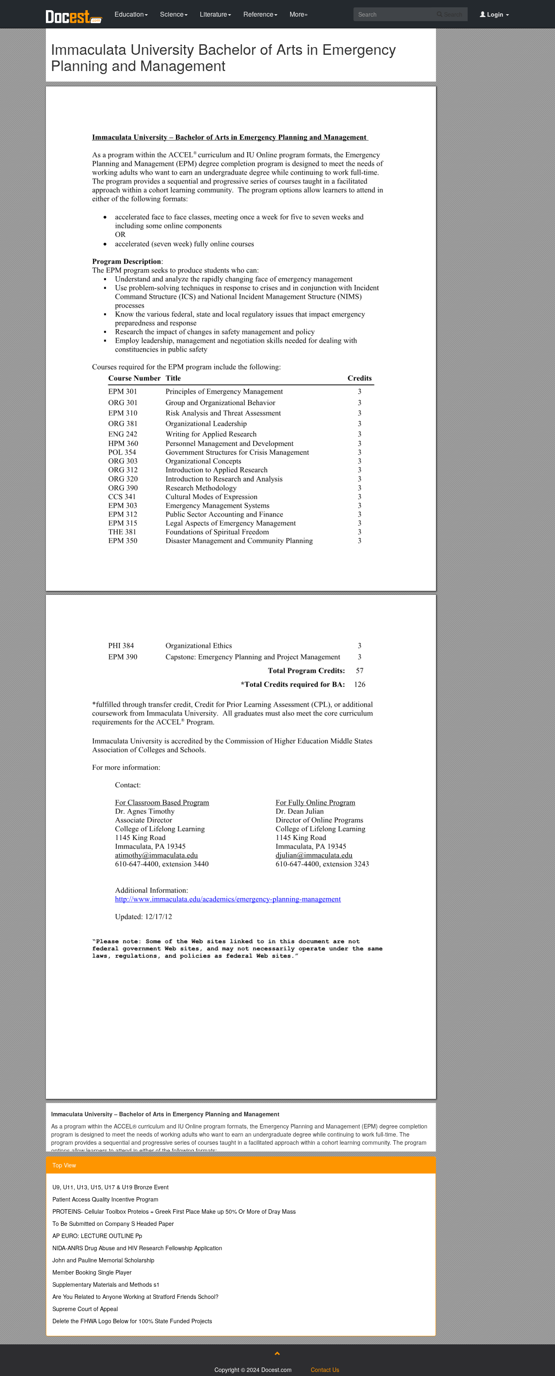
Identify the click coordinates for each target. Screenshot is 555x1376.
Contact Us (325, 1369)
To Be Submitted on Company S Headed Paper (113, 1223)
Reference (258, 14)
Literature (213, 14)
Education (129, 14)
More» (299, 14)
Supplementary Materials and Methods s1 (106, 1284)
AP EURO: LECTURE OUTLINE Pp (97, 1236)
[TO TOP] (277, 1353)
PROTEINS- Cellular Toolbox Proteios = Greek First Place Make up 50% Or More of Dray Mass (174, 1211)
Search (452, 14)
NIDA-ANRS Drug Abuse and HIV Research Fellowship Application (137, 1248)
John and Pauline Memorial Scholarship (103, 1260)
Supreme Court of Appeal (85, 1309)
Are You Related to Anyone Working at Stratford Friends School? (135, 1296)
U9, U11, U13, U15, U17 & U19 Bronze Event (110, 1187)
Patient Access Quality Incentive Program (105, 1199)
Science (172, 14)
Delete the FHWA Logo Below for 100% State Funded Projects (132, 1321)
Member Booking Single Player (92, 1272)
